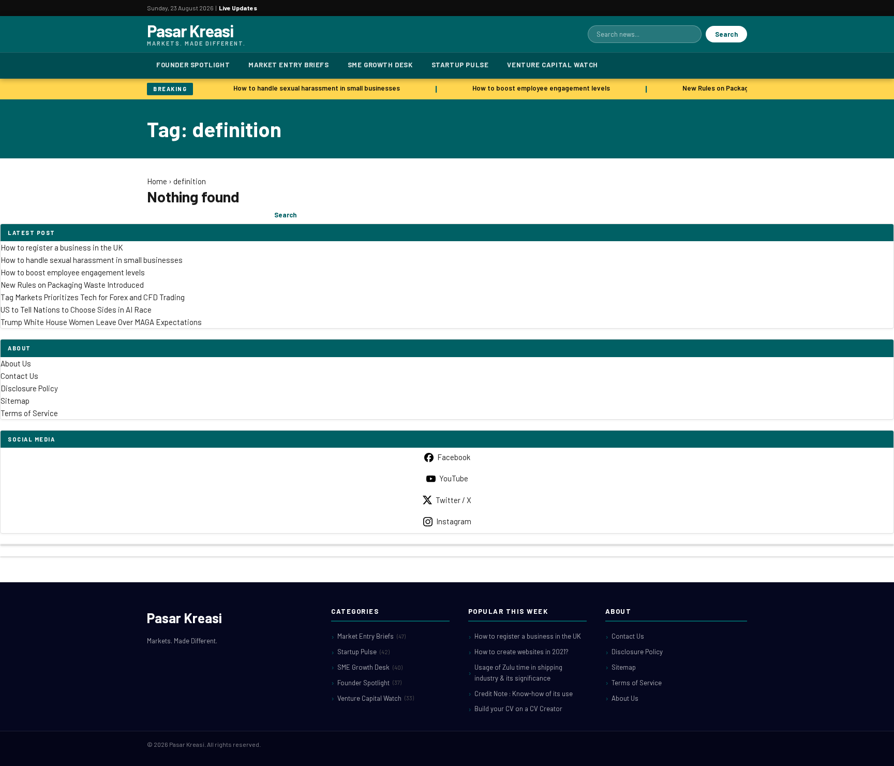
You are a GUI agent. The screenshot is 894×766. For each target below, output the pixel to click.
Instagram (453, 521)
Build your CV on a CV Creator (518, 708)
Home (157, 181)
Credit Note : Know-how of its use (523, 693)
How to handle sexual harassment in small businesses (313, 88)
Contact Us (19, 375)
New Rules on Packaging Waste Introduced (745, 88)
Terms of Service (29, 413)
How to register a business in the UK (62, 247)
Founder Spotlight (193, 65)
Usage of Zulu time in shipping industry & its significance (518, 672)
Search (726, 34)
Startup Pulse (460, 65)
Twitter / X (453, 500)
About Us (16, 363)
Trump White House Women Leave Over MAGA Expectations (101, 322)
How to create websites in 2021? (521, 651)
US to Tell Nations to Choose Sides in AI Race (76, 309)
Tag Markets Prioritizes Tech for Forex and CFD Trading (93, 297)
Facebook (453, 457)
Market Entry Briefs (288, 65)
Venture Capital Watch (552, 65)
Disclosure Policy (29, 388)
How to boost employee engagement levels (537, 88)
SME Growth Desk (380, 65)
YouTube (453, 478)
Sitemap (15, 400)
